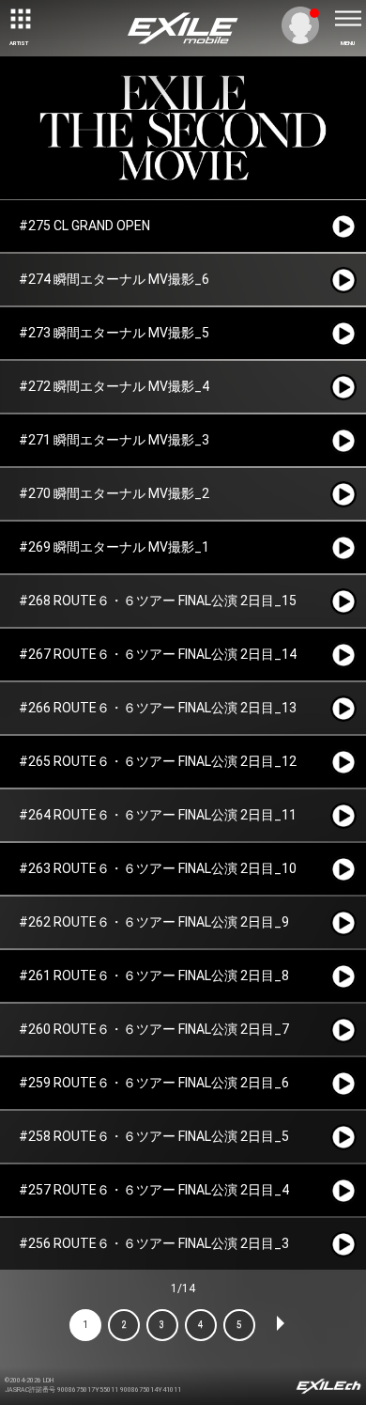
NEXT (279, 1325)
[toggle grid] (19, 19)
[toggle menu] (347, 19)
